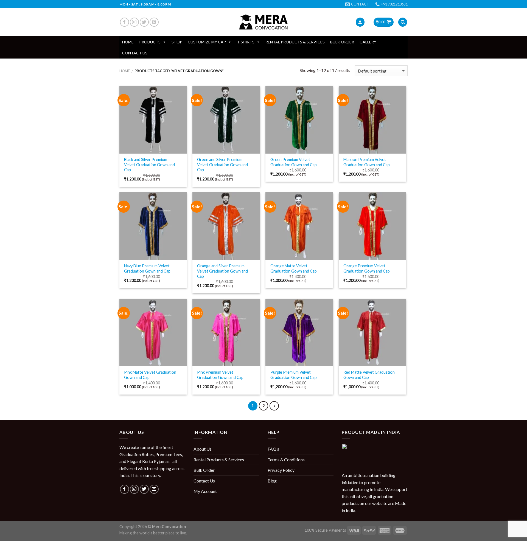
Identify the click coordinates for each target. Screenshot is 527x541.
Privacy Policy (281, 470)
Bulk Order (342, 42)
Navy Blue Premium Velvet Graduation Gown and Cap (147, 268)
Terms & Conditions (286, 459)
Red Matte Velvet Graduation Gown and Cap (369, 375)
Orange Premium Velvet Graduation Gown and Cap (366, 268)
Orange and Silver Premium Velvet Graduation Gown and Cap (222, 270)
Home (128, 42)
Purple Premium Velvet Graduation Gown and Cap (293, 375)
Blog (272, 480)
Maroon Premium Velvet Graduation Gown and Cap (366, 162)
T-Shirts (245, 42)
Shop (177, 42)
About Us (203, 448)
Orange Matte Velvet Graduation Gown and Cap (293, 268)
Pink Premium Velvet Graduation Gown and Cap (220, 375)
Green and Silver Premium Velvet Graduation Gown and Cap (222, 164)
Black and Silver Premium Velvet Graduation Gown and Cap (149, 164)
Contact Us (134, 53)
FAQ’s (273, 448)
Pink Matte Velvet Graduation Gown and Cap (150, 375)
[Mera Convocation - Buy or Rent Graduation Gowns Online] (263, 22)
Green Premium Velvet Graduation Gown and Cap (293, 162)
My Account (205, 491)
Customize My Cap (207, 42)
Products (150, 42)
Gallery (368, 42)
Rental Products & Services (295, 42)
